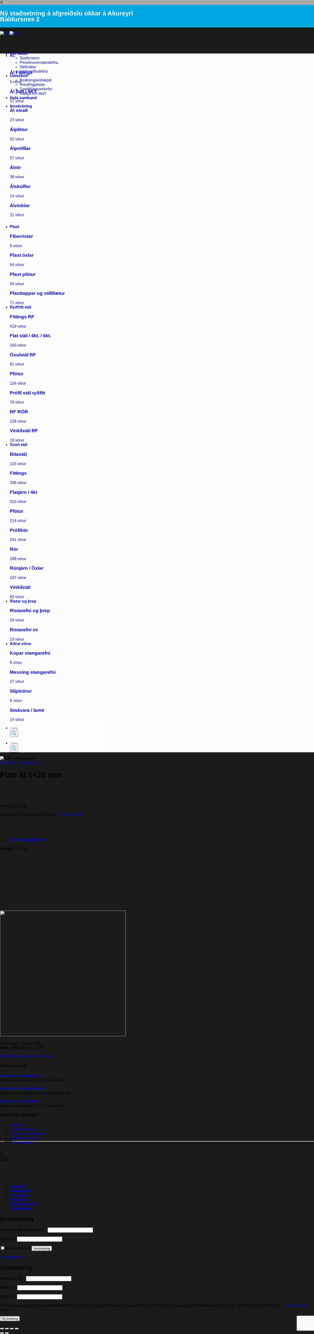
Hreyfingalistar (32, 84)
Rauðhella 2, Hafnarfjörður (22, 1088)
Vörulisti (17, 1186)
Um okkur (19, 54)
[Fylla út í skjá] (7, 1328)
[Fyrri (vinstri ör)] (2, 1333)
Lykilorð (8, 1239)
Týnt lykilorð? (11, 1257)
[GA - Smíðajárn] (9, 33)
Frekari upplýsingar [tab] (28, 839)
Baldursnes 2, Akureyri (19, 1101)
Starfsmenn (29, 58)
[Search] (14, 733)
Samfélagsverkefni (24, 1138)
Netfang (8, 1287)
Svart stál (18, 445)
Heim (4, 763)
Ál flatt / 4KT (29, 763)
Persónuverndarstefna (39, 62)
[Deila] (12, 1328)
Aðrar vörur (20, 644)
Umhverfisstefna (34, 71)
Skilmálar (28, 67)
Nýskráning (10, 1319)
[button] (21, 106)
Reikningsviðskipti (36, 80)
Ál (14, 763)
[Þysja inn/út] (2, 1328)
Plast (14, 227)
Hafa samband (23, 98)
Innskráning (42, 1248)
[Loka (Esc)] (17, 1328)
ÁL (12, 56)
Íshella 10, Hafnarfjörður (20, 1076)
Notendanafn (12, 1278)
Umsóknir (19, 76)
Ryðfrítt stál (20, 307)
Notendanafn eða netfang (23, 1230)
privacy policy (296, 1305)
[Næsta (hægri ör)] (7, 1333)
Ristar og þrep (23, 601)
